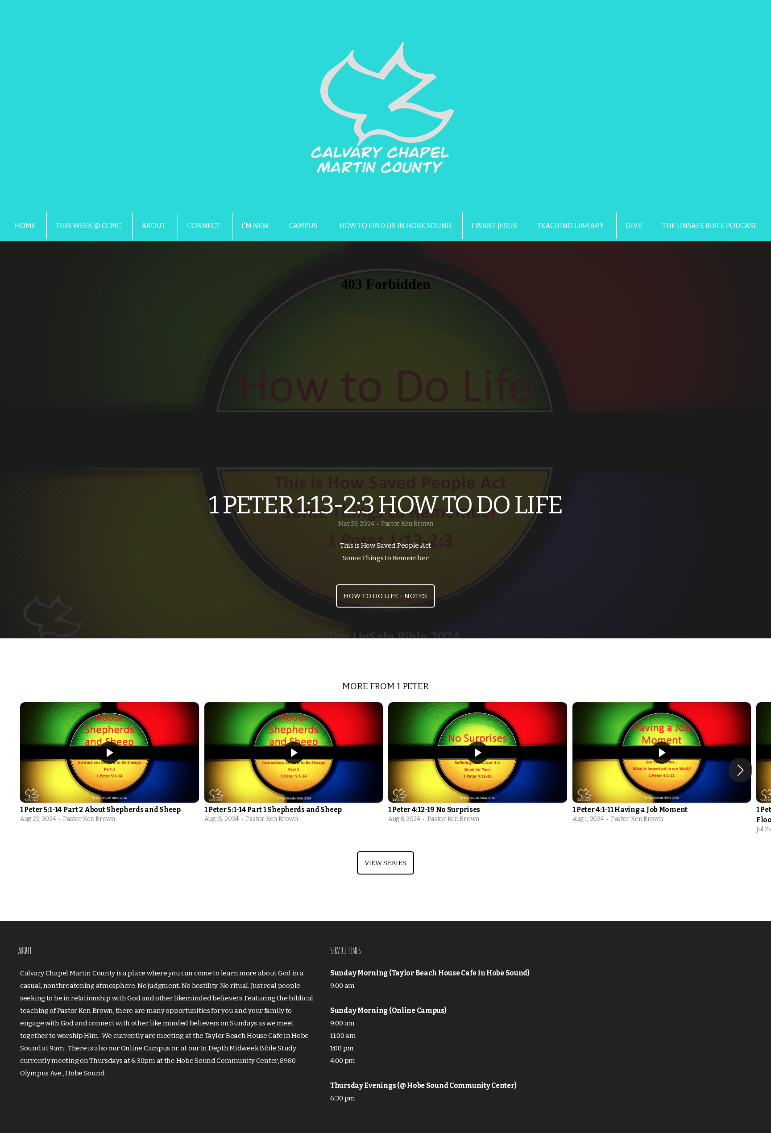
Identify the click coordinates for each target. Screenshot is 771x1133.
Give (634, 225)
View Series (385, 863)
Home (25, 225)
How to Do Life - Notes (385, 596)
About (154, 225)
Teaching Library (571, 225)
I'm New (255, 225)
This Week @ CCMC (88, 225)
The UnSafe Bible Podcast (709, 225)
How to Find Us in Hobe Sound (395, 225)
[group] (109, 765)
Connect (204, 225)
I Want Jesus (494, 225)
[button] (740, 770)
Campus (304, 225)
